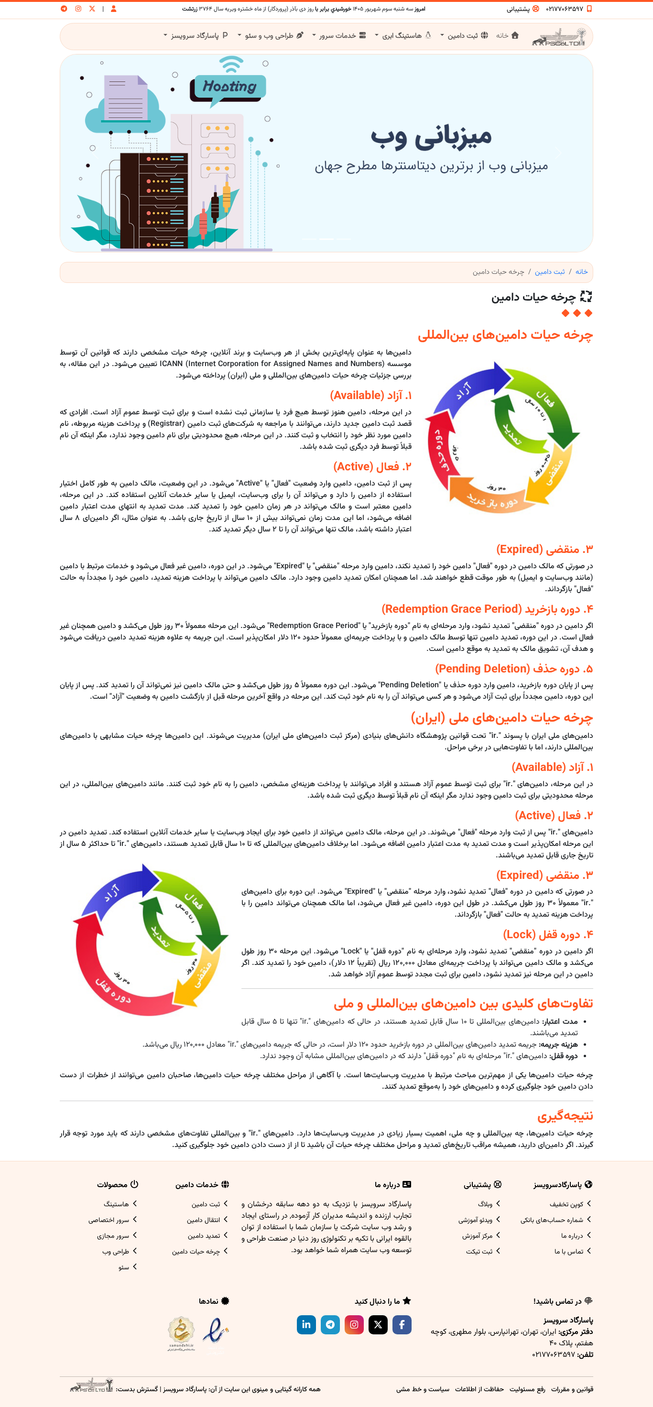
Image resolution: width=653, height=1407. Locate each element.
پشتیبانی (519, 9)
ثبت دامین (550, 272)
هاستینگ (117, 1205)
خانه (503, 36)
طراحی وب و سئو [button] (269, 36)
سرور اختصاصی (109, 1220)
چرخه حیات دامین (197, 1252)
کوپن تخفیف (567, 1205)
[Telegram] (330, 1324)
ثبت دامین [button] (463, 36)
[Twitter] (378, 1324)
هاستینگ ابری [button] (402, 36)
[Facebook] (402, 1324)
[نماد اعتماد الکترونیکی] (215, 1336)
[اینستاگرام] (78, 10)
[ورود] (113, 10)
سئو (125, 1268)
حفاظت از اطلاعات (479, 1389)
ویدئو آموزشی (476, 1220)
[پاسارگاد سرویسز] (91, 1389)
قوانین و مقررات (572, 1389)
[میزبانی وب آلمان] (326, 153)
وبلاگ (486, 1205)
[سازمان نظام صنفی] (181, 1335)
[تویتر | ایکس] (92, 10)
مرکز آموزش (478, 1236)
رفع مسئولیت (527, 1389)
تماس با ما (570, 1252)
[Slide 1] (344, 239)
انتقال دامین (204, 1220)
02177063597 (565, 9)
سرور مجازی (114, 1236)
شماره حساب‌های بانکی (553, 1220)
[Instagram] (354, 1324)
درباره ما (573, 1236)
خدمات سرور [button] (337, 36)
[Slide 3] (309, 239)
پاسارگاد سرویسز (185, 1389)
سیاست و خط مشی (422, 1389)
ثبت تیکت (480, 1252)
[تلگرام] (64, 10)
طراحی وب (116, 1252)
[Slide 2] (326, 239)
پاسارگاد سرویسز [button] (195, 36)
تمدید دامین (205, 1236)
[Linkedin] (306, 1324)
